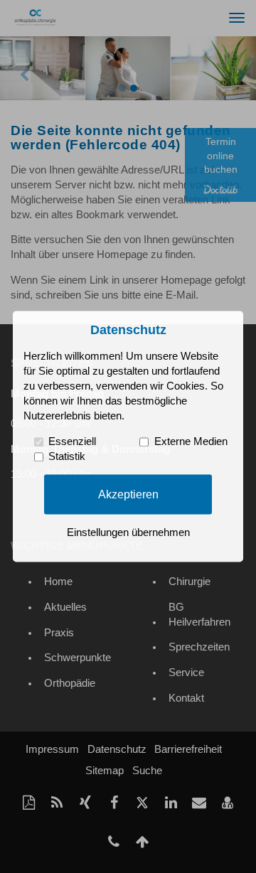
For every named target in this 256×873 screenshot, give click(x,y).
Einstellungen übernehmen (128, 533)
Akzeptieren (128, 494)
